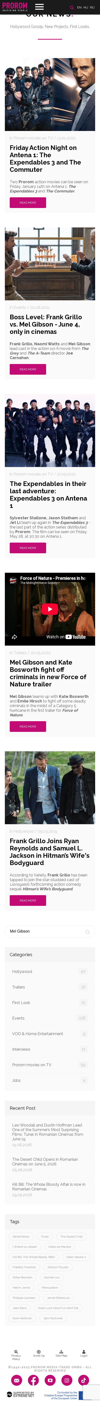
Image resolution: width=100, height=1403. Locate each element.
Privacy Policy (16, 1357)
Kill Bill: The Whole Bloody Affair (34, 1257)
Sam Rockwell (53, 1318)
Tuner (45, 1236)
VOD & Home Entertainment (48, 1033)
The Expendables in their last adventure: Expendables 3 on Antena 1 (48, 494)
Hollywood (48, 971)
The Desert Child (71, 1236)
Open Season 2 (76, 1257)
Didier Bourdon (22, 1277)
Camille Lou (52, 1277)
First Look (48, 1002)
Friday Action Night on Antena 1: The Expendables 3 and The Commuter (45, 158)
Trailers (48, 987)
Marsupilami (50, 1287)
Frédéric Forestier (24, 1267)
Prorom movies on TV (48, 1064)
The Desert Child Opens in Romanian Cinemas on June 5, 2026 (45, 1164)
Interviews (48, 1049)
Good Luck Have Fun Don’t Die (58, 1308)
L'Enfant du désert (25, 1246)
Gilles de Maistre (60, 1246)
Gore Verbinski (22, 1318)
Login (84, 1355)
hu (85, 7)
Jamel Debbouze (58, 1297)
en (79, 7)
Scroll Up (39, 1355)
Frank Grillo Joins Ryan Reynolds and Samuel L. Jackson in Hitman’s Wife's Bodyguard (50, 851)
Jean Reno (19, 1308)
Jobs (48, 1080)
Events (48, 1018)
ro (92, 7)
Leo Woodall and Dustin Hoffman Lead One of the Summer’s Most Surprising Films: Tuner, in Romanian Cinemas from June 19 (47, 1135)
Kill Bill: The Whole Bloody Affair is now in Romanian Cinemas (48, 1189)
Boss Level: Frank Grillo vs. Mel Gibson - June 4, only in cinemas (46, 324)
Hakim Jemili (21, 1287)
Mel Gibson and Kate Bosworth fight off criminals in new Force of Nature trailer (48, 673)
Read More (28, 202)
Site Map (61, 1355)
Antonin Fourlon (58, 1267)
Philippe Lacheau (24, 1297)
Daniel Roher (21, 1236)
